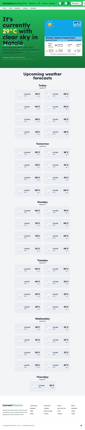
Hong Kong (47, 405)
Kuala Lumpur (48, 411)
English (75, 3)
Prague (60, 413)
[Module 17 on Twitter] (81, 425)
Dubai (32, 413)
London (46, 413)
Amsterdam (33, 405)
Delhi (31, 411)
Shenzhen (74, 408)
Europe (44, 3)
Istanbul (46, 408)
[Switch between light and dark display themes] (67, 3)
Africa (25, 3)
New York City (62, 408)
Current (13, 3)
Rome (73, 405)
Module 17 (19, 425)
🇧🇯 (17, 8)
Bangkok (32, 408)
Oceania (52, 3)
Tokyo (73, 413)
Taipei (73, 411)
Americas (32, 3)
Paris (59, 411)
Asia (38, 3)
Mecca (59, 405)
